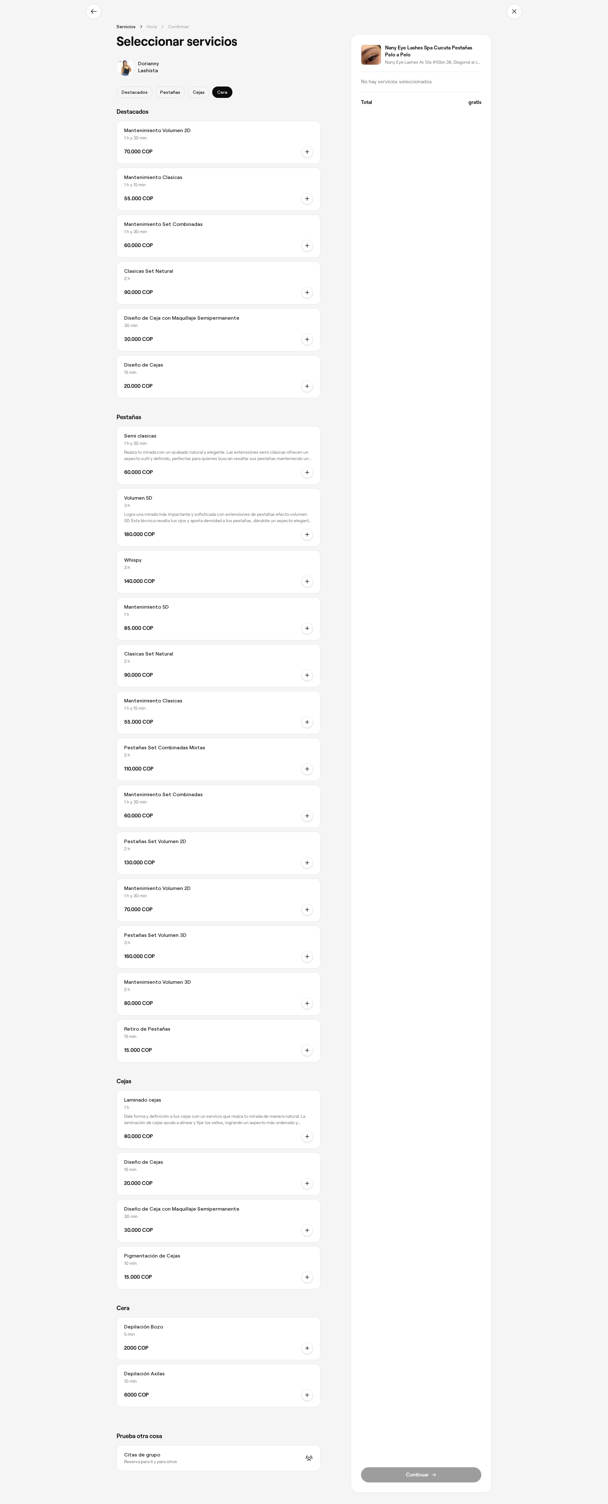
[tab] (135, 92)
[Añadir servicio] (307, 151)
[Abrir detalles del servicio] (307, 472)
